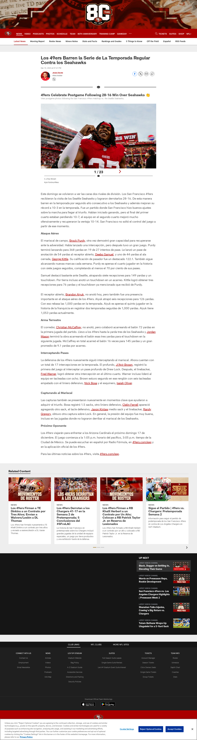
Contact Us (23, 658)
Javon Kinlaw (99, 409)
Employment (24, 663)
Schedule (175, 663)
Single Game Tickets (148, 672)
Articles (48, 658)
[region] (98, 729)
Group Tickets (148, 677)
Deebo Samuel (104, 254)
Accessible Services (74, 672)
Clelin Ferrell (130, 404)
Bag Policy (75, 663)
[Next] (120, 171)
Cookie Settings (127, 729)
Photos (48, 667)
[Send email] (146, 75)
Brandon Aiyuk (74, 294)
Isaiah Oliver (124, 383)
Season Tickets (148, 663)
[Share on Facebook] (135, 75)
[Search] (156, 33)
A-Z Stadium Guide (74, 667)
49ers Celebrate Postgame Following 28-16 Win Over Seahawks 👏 (95, 95)
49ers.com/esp (141, 442)
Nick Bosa (90, 383)
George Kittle (60, 259)
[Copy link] (152, 74)
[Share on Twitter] (140, 75)
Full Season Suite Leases (111, 658)
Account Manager (148, 658)
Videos (48, 663)
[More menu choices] (130, 33)
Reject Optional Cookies (151, 729)
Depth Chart (175, 667)
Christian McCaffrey (68, 327)
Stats (175, 677)
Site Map (48, 677)
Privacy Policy (26, 737)
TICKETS (148, 653)
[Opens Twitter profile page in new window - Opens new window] (54, 79)
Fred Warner (48, 373)
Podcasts (48, 672)
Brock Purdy (77, 240)
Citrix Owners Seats (148, 667)
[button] (95, 547)
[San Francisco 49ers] (98, 718)
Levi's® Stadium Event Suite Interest (112, 667)
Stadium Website (74, 658)
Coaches (175, 672)
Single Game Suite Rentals (112, 663)
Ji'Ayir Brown (124, 364)
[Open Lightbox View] (98, 145)
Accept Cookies (175, 729)
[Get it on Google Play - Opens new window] (107, 705)
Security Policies (74, 682)
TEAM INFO (175, 653)
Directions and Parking (75, 677)
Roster (175, 658)
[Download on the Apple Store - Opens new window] (88, 704)
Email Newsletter (23, 667)
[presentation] (187, 547)
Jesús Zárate (57, 73)
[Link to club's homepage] (8, 33)
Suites (112, 653)
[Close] (192, 729)
